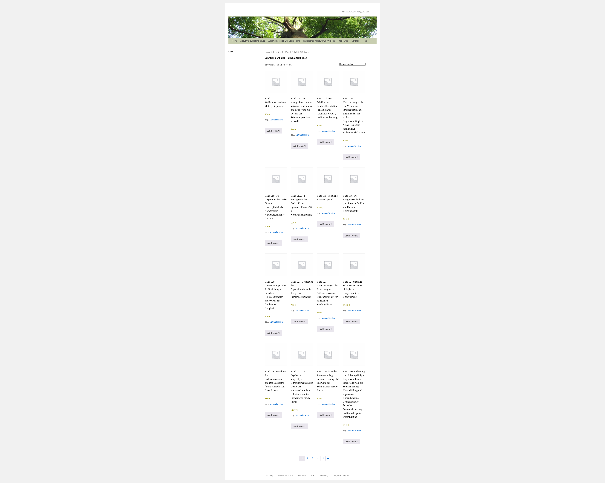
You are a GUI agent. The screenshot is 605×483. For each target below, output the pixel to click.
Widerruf (269, 475)
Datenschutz (323, 475)
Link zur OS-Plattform (341, 475)
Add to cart (273, 130)
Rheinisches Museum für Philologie (319, 40)
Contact (355, 40)
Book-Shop (343, 40)
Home (234, 40)
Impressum (302, 475)
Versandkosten (276, 119)
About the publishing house (252, 40)
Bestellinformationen (285, 475)
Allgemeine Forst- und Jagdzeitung (284, 40)
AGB (312, 475)
